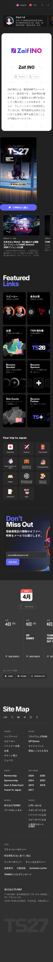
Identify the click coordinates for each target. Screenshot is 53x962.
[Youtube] (18, 717)
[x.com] (12, 717)
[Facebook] (37, 717)
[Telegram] (24, 717)
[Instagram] (30, 717)
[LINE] (5, 717)
